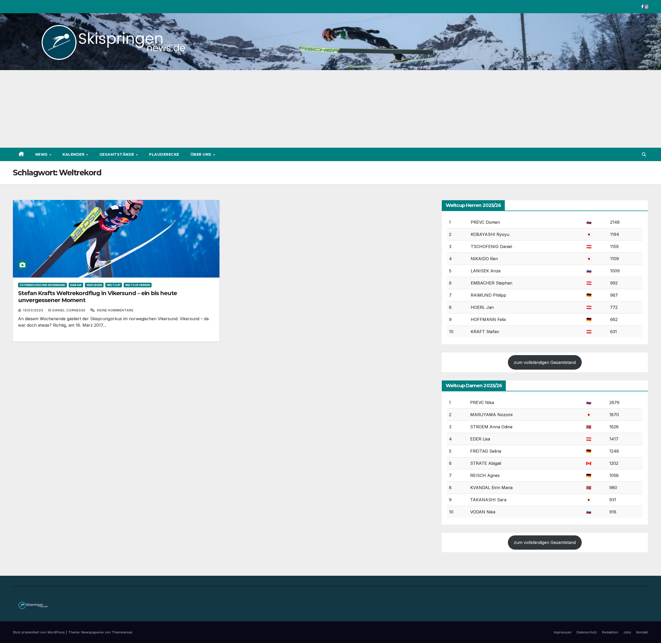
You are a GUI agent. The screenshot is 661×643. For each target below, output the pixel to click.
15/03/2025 (33, 310)
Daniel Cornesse (69, 310)
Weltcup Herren (137, 285)
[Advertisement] (330, 109)
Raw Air (76, 285)
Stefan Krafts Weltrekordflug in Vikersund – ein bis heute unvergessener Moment (97, 296)
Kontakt (642, 632)
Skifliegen (94, 285)
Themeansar (122, 632)
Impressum (562, 632)
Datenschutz (587, 632)
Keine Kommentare (115, 310)
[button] (644, 154)
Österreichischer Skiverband (42, 285)
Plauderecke (164, 154)
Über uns (202, 154)
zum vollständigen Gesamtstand (545, 362)
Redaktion (610, 632)
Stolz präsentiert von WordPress (39, 632)
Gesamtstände (117, 154)
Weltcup (113, 285)
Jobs (627, 632)
